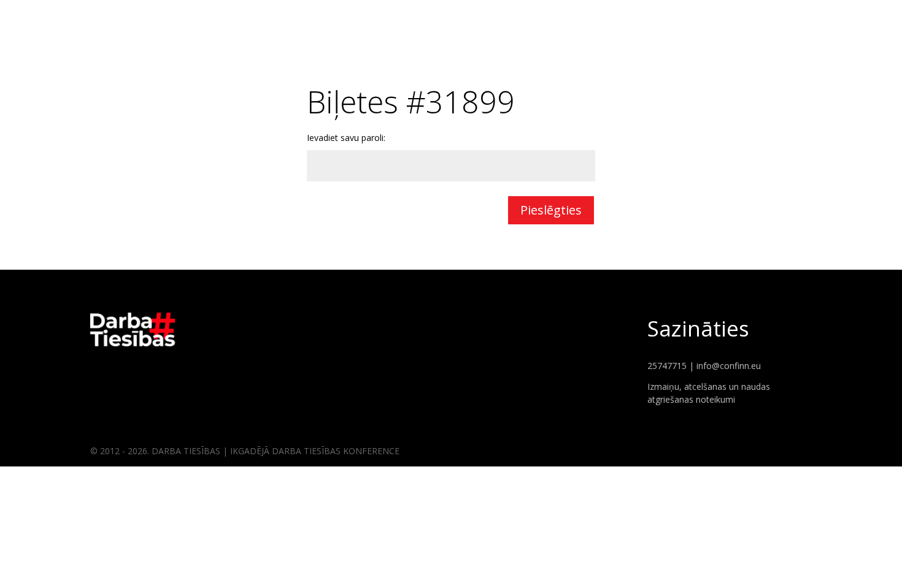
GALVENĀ (733, 18)
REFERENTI (790, 18)
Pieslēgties (551, 210)
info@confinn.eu (728, 365)
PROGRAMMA (855, 18)
